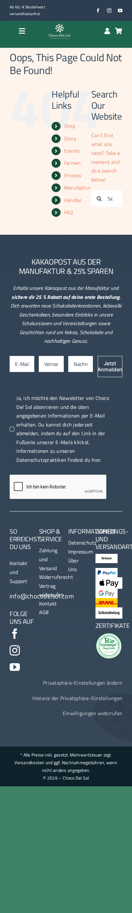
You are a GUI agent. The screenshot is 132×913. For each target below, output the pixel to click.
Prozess (72, 175)
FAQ (68, 212)
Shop (69, 126)
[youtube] (120, 10)
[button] (82, 683)
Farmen (72, 163)
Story (70, 138)
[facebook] (98, 10)
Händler (73, 200)
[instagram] (109, 10)
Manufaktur (77, 187)
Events (71, 151)
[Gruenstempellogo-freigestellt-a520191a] (109, 635)
